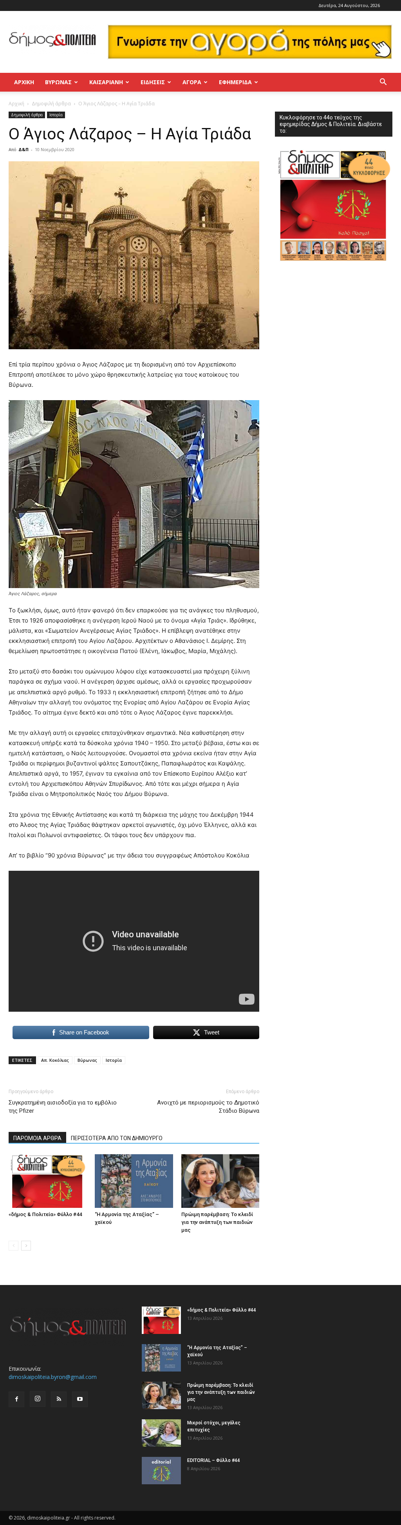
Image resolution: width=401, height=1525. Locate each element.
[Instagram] (37, 1399)
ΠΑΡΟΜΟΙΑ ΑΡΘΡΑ (37, 1138)
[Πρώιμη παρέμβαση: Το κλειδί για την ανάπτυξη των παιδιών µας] (220, 1181)
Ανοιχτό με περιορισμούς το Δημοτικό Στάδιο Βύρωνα (208, 1106)
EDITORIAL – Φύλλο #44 (213, 1460)
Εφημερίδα (235, 82)
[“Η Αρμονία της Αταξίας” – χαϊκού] (134, 1181)
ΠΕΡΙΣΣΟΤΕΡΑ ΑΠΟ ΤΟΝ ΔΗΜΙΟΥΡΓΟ (117, 1138)
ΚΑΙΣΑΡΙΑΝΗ (106, 82)
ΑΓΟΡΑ (191, 82)
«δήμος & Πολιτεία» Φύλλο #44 (45, 1214)
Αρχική (24, 82)
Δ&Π (23, 149)
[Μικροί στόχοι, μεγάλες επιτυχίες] (161, 1433)
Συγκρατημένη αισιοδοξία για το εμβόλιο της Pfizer (63, 1106)
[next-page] (26, 1246)
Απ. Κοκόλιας (55, 1060)
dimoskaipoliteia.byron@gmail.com (53, 1377)
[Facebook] (16, 1399)
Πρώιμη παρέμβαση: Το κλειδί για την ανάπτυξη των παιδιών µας (217, 1222)
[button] (383, 83)
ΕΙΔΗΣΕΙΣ (153, 82)
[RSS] (59, 1399)
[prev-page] (13, 1246)
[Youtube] (80, 1399)
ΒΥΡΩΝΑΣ (58, 82)
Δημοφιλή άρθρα (51, 103)
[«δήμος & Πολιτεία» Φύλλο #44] (48, 1181)
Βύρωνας (87, 1060)
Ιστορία (56, 114)
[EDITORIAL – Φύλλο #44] (161, 1470)
